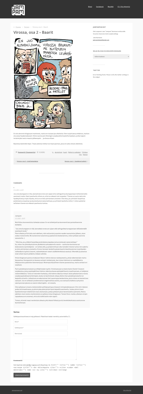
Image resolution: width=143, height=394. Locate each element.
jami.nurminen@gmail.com (101, 40)
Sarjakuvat (100, 7)
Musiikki (110, 7)
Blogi (90, 7)
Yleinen (26, 27)
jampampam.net (17, 390)
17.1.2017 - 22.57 (20, 218)
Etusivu (18, 27)
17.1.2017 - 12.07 (19, 190)
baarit (65, 152)
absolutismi (58, 152)
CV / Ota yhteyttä (124, 7)
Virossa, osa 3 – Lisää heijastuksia (27, 161)
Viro (80, 155)
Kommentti (18, 360)
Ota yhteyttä (127, 390)
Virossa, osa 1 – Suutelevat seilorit (76, 161)
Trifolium (85, 152)
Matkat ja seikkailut (74, 152)
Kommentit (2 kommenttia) (26, 152)
